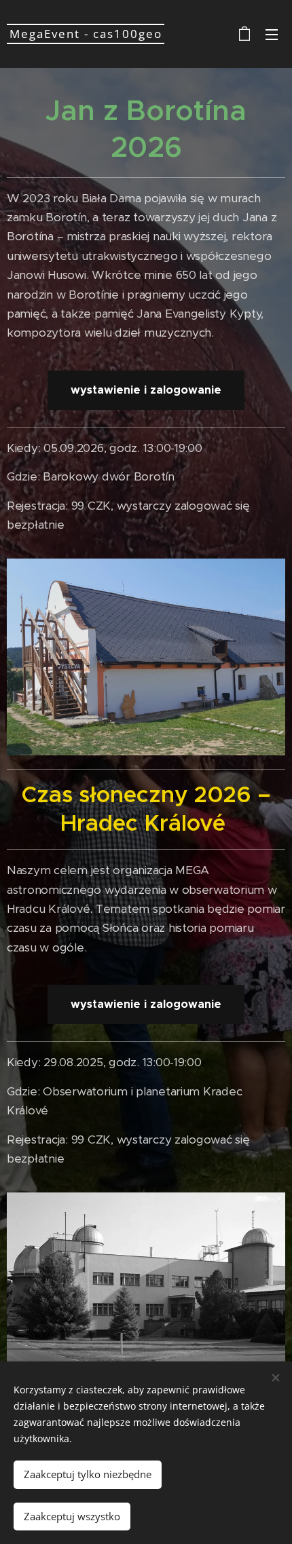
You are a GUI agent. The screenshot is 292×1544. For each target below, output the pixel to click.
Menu (271, 34)
